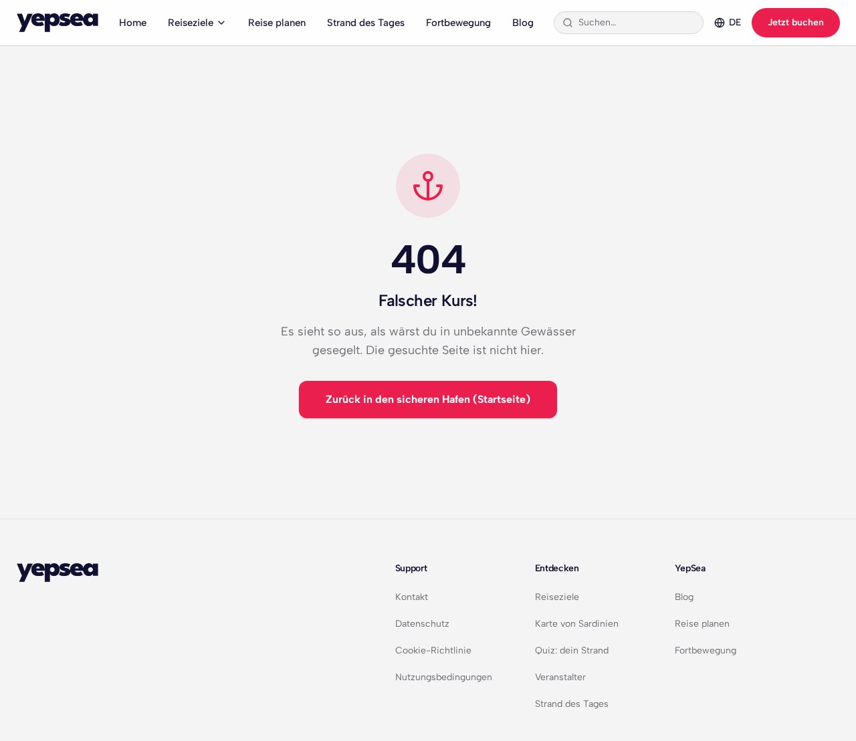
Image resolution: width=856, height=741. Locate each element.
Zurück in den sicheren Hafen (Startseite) (428, 399)
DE (735, 22)
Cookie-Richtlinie (433, 650)
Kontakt (411, 597)
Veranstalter (560, 677)
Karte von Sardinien (577, 623)
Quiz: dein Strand (572, 650)
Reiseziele (190, 23)
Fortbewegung (458, 23)
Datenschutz (422, 623)
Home (132, 23)
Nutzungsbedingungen (443, 677)
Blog (523, 23)
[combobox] (636, 22)
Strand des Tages (366, 23)
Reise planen (277, 23)
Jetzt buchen (796, 22)
